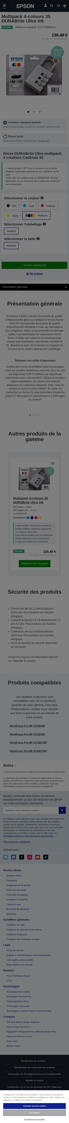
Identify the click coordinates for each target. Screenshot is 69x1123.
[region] (34, 1106)
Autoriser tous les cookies (34, 1106)
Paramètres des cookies (34, 1119)
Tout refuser (34, 1113)
